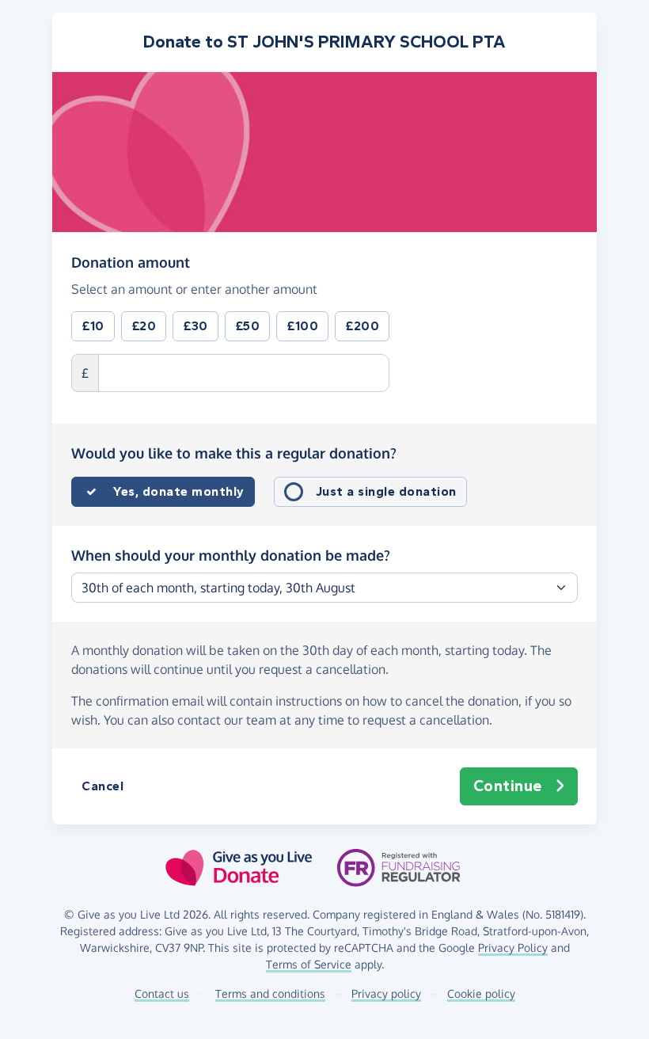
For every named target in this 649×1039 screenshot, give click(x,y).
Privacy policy (386, 993)
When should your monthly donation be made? (230, 555)
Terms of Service (308, 964)
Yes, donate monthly (179, 491)
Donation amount (130, 262)
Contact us (162, 993)
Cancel (102, 786)
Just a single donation (386, 491)
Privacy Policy (513, 947)
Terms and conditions (270, 993)
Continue (507, 786)
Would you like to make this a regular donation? (234, 453)
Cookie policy (481, 993)
